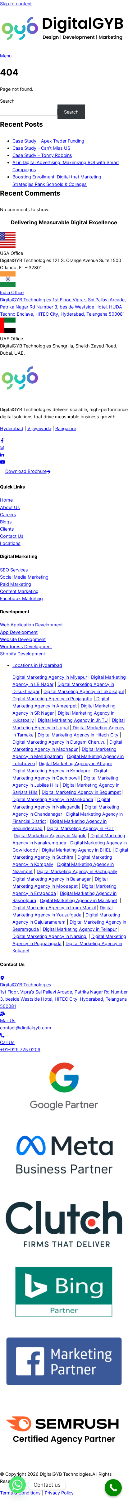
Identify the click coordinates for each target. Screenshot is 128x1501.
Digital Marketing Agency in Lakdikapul (83, 691)
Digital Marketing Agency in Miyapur (49, 677)
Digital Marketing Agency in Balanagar (51, 879)
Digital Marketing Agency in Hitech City (78, 734)
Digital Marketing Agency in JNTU (73, 720)
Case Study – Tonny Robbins (42, 155)
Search (7, 101)
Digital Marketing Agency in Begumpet (81, 792)
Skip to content (16, 3)
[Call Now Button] (113, 1487)
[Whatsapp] (17, 1484)
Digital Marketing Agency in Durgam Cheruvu (58, 742)
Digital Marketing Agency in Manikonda (52, 799)
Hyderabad (11, 428)
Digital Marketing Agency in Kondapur (51, 770)
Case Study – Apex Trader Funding (48, 140)
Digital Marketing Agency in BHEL (76, 850)
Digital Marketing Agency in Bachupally (77, 871)
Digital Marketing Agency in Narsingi (49, 936)
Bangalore (65, 428)
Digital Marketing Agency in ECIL (80, 828)
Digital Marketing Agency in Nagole (50, 835)
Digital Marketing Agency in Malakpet (78, 900)
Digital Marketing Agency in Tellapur (80, 929)
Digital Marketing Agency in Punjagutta (52, 698)
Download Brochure (26, 471)
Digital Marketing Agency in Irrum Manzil (54, 907)
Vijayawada (39, 428)
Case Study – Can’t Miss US (41, 148)
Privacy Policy (59, 1492)
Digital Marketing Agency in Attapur (75, 763)
